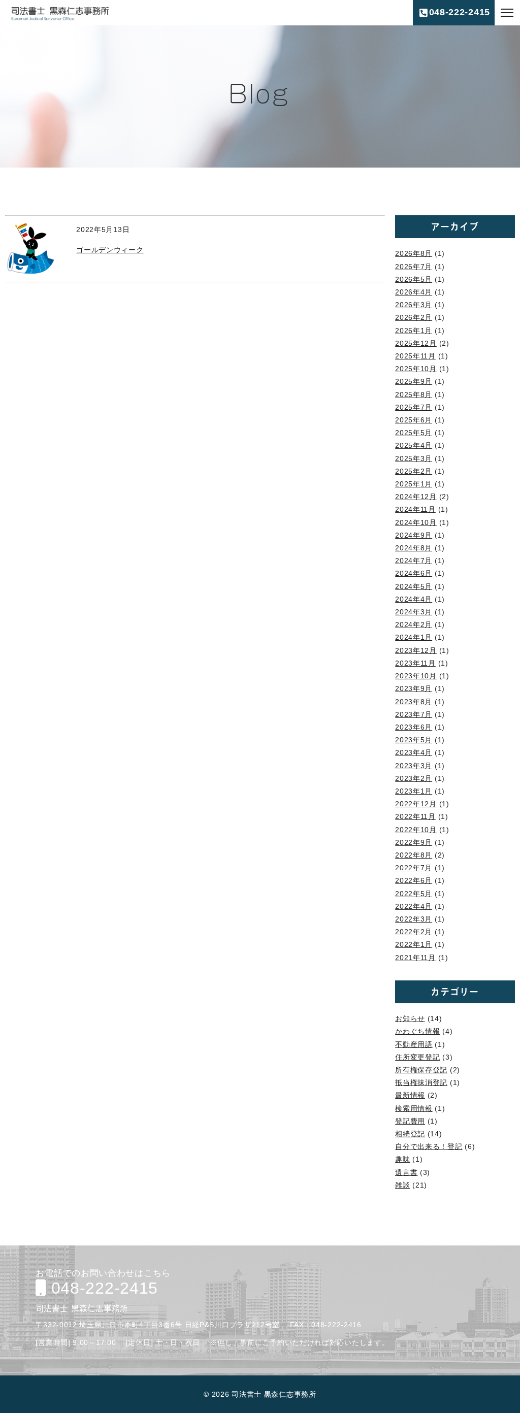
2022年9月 (413, 842)
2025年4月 (413, 445)
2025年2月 (413, 471)
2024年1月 (413, 637)
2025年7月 (413, 407)
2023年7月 (413, 714)
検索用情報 (414, 1108)
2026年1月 (413, 330)
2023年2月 (413, 778)
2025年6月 (413, 420)
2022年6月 (413, 880)
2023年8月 (413, 702)
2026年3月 (413, 305)
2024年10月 (416, 522)
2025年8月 (413, 394)
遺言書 (406, 1172)
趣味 (402, 1159)
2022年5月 (413, 894)
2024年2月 (413, 624)
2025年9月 (413, 381)
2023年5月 (413, 740)
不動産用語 (414, 1044)
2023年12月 (416, 650)
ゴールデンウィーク (109, 250)
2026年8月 (413, 253)
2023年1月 (413, 791)
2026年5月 (413, 279)
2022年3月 (413, 919)
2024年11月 (415, 509)
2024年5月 (413, 586)
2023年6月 (413, 727)
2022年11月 (415, 816)
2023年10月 (416, 676)
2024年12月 (416, 496)
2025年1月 (413, 484)
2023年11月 (415, 663)
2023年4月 (413, 752)
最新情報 (410, 1095)
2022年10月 (416, 830)
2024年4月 (413, 599)
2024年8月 (413, 548)
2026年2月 (413, 317)
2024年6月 (413, 573)
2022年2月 (413, 932)
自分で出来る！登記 (428, 1146)
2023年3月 (413, 766)
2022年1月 (413, 944)
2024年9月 (413, 535)
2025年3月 (413, 458)
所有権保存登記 (421, 1070)
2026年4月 (413, 292)
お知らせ (410, 1018)
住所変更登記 (417, 1057)
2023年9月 (413, 688)
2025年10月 (416, 369)
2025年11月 (415, 356)
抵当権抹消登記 (421, 1082)
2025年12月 (416, 343)
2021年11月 (415, 958)
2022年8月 (413, 855)
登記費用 (410, 1121)
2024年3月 (413, 612)
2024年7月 (413, 560)
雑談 (402, 1185)
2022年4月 (413, 906)
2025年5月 (413, 433)
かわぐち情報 (417, 1031)
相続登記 (410, 1134)
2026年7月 (413, 266)
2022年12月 (416, 804)
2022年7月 (413, 868)
